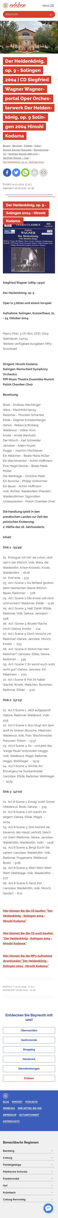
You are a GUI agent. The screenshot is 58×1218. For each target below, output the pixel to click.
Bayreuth (12, 14)
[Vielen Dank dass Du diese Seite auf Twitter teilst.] (16, 172)
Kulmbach (9, 1192)
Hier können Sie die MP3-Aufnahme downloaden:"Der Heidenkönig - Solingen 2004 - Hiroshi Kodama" (27, 961)
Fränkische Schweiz (15, 1171)
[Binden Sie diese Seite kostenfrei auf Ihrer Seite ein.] (43, 172)
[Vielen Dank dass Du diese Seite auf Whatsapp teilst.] (25, 172)
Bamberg (8, 1150)
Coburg (7, 1157)
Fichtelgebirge (12, 1164)
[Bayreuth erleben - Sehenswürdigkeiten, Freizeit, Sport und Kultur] (18, 5)
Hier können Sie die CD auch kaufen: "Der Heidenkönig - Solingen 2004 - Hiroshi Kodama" (28, 938)
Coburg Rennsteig (14, 1199)
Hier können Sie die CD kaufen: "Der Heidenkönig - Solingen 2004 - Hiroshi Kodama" (28, 916)
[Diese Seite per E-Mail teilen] (34, 172)
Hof (5, 1185)
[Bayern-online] (6, 5)
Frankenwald (11, 1178)
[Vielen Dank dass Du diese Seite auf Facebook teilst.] (7, 172)
